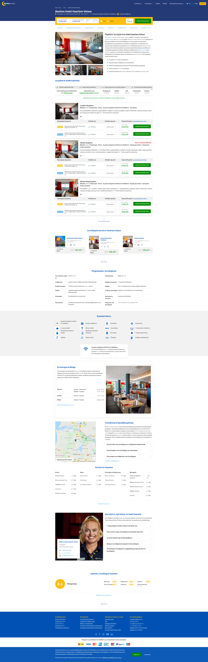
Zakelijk (112, 21)
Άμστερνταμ (142, 50)
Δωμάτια (59, 28)
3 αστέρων (110, 37)
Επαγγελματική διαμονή (87, 619)
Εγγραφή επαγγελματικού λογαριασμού (91, 628)
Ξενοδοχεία (137, 4)
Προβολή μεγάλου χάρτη (64, 460)
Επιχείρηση (148, 4)
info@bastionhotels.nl (137, 624)
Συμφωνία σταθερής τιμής (87, 621)
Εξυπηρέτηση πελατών (176, 4)
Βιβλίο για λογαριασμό (86, 624)
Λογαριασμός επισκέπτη (62, 628)
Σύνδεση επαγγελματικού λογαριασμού (91, 626)
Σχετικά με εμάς (109, 619)
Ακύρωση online (60, 626)
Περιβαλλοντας (122, 28)
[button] (202, 3)
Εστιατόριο (100, 28)
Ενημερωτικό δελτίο (110, 624)
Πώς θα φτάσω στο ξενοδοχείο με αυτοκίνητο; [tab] (122, 450)
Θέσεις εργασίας (109, 626)
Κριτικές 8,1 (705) (146, 28)
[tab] (129, 525)
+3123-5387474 (84, 14)
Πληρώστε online (60, 621)
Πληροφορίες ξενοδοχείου (73, 28)
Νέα (106, 621)
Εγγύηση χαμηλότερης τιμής (113, 630)
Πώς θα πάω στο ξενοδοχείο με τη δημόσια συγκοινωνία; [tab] (126, 444)
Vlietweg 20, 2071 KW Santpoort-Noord (67, 14)
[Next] (100, 47)
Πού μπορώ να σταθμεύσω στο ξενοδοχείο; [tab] (121, 456)
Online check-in (59, 624)
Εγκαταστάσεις (89, 28)
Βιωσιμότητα (108, 628)
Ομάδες (158, 4)
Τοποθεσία (111, 28)
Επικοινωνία (133, 28)
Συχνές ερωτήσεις (60, 619)
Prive (104, 21)
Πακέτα (165, 4)
